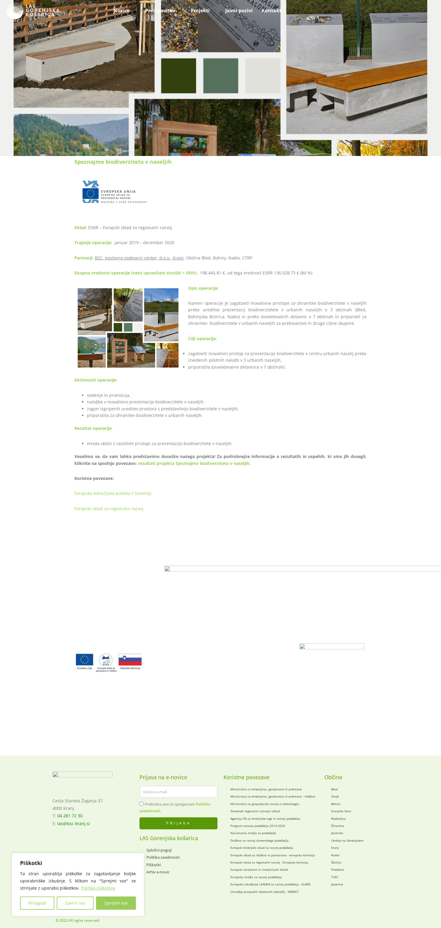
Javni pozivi (239, 10)
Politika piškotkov (98, 888)
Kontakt (271, 10)
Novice (121, 10)
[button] (335, 10)
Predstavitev (160, 10)
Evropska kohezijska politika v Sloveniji (113, 493)
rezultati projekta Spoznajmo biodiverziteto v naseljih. (194, 463)
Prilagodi (37, 903)
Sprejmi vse (116, 903)
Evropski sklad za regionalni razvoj (108, 508)
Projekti (200, 10)
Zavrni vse (75, 903)
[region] (78, 884)
